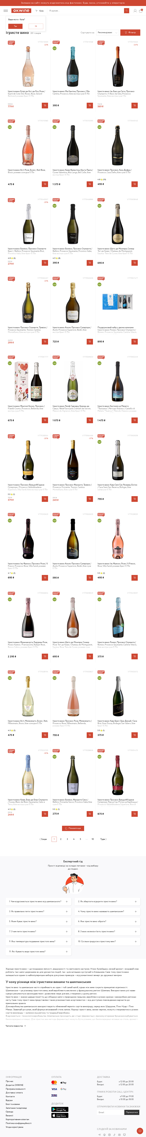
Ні (36, 26)
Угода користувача (14, 1127)
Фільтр (132, 32)
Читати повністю (14, 1026)
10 (93, 839)
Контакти (10, 1096)
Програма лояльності (16, 1089)
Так (15, 26)
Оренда (9, 1112)
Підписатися (132, 1112)
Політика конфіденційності (19, 1123)
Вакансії (9, 1116)
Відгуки (9, 1100)
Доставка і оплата (14, 1093)
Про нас (9, 1081)
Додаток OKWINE (14, 1085)
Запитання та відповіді (16, 1108)
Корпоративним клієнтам (17, 1119)
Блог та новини (13, 1104)
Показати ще (75, 828)
